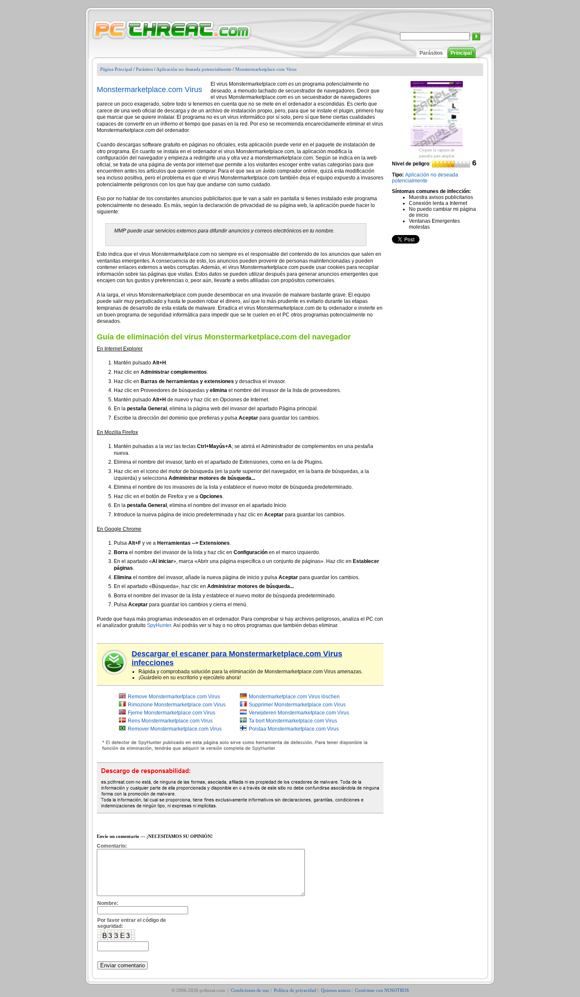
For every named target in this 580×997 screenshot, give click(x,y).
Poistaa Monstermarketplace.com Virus (294, 729)
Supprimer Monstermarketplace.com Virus (297, 705)
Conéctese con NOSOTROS (382, 990)
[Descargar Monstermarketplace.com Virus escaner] (114, 662)
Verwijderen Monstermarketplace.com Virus (299, 713)
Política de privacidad (295, 990)
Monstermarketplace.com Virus (265, 69)
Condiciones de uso (250, 990)
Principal (461, 53)
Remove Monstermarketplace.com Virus (174, 697)
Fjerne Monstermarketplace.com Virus (171, 713)
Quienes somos (335, 990)
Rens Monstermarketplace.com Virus (170, 721)
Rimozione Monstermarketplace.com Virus (176, 705)
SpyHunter (159, 625)
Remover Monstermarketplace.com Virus (175, 729)
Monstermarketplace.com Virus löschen (294, 697)
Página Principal (116, 69)
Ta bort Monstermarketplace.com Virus (293, 721)
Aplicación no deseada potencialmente (193, 69)
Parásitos (431, 53)
